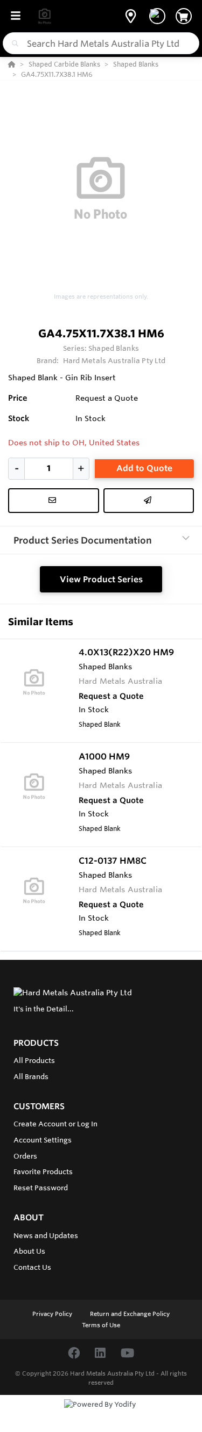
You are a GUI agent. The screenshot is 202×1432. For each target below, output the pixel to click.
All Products (34, 1060)
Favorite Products (43, 1171)
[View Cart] (184, 16)
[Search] (13, 43)
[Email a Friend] (148, 500)
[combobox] (101, 43)
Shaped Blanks (113, 348)
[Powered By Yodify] (101, 1414)
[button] (130, 16)
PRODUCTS (36, 1043)
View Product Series (101, 579)
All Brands (30, 1076)
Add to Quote (144, 468)
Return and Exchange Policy (130, 1314)
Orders (25, 1156)
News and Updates (45, 1235)
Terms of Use (101, 1325)
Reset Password (40, 1187)
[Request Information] (53, 500)
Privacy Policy (53, 1314)
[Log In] (157, 16)
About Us (29, 1251)
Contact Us (32, 1267)
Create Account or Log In (55, 1123)
